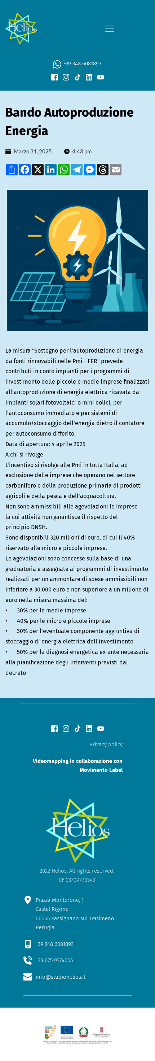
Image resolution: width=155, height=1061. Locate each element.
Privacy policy (106, 744)
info (40, 977)
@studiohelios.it (65, 977)
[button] (109, 28)
